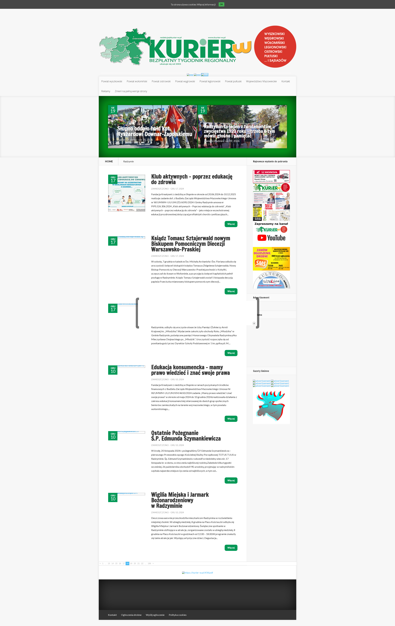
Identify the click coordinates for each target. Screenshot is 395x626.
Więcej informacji (206, 4)
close (254, 323)
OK (221, 4)
